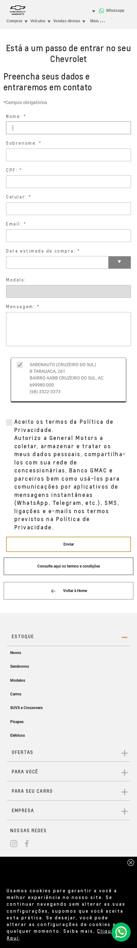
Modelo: (16, 279)
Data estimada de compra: (41, 251)
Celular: (16, 196)
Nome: (14, 116)
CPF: (12, 170)
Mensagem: (20, 306)
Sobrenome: (21, 143)
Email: (14, 224)
